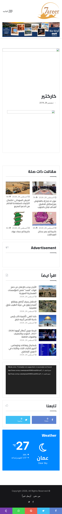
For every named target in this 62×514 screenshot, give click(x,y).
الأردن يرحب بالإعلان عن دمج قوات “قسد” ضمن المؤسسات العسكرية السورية (22, 290)
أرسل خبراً (26, 496)
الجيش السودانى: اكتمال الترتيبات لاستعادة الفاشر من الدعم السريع (18, 203)
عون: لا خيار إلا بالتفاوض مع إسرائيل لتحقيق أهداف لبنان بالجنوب (45, 204)
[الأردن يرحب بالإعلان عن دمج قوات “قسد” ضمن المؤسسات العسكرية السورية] (47, 292)
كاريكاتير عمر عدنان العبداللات (47, 233)
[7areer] (48, 10)
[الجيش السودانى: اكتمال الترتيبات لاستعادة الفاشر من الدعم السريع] (18, 188)
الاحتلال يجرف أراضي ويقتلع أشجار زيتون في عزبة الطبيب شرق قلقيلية (21, 305)
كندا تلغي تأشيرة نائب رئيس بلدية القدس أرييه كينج (23, 318)
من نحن (36, 496)
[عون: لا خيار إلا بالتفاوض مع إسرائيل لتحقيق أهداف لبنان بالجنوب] (44, 188)
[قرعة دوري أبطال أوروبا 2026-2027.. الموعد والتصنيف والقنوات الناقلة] (47, 335)
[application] (31, 379)
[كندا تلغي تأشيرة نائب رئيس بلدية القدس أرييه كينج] (47, 321)
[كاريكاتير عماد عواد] (18, 218)
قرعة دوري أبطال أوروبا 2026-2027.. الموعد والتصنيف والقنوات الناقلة (22, 333)
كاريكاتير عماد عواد (20, 231)
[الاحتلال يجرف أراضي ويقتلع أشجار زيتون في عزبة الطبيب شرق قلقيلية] (47, 306)
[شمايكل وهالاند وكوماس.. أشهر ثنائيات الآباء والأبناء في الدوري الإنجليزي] (47, 350)
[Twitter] (29, 502)
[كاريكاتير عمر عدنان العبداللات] (44, 218)
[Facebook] (33, 502)
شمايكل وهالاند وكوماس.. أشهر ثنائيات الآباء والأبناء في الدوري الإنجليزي (22, 348)
